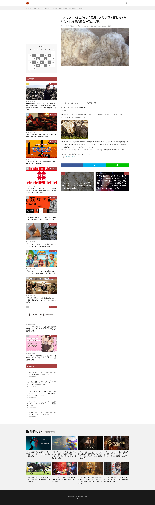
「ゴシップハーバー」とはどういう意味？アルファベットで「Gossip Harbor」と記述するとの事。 (41, 272)
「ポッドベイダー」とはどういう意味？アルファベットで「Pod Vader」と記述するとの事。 (41, 413)
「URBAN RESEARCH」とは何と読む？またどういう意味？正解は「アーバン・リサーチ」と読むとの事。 (41, 300)
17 (34, 62)
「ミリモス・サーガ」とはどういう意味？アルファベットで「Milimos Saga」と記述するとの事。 (116, 479)
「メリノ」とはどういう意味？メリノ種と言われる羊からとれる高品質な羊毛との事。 (63, 8)
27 (45, 65)
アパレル (81, 26)
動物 (92, 26)
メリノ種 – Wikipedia (71, 157)
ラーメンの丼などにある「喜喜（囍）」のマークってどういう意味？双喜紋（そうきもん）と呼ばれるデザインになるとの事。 (41, 190)
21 (49, 62)
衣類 (110, 26)
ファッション (87, 26)
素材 (101, 26)
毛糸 (98, 26)
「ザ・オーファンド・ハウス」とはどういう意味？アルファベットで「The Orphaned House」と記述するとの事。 (41, 403)
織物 (103, 26)
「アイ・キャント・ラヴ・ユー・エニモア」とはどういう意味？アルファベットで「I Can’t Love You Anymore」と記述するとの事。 (41, 393)
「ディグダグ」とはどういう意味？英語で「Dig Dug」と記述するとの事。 (40, 162)
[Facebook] (72, 165)
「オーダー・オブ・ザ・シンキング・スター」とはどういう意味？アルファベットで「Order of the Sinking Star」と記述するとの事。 (41, 382)
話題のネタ (36, 8)
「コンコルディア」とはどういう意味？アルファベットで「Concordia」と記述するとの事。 (41, 373)
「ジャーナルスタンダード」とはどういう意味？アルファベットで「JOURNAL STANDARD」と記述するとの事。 (41, 329)
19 (41, 62)
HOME (29, 8)
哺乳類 (95, 26)
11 (38, 59)
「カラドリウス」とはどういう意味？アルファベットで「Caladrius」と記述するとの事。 (64, 479)
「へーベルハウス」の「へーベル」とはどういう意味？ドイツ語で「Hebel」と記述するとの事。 (41, 218)
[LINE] (117, 165)
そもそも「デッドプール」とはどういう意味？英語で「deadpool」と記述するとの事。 (41, 135)
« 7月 (29, 71)
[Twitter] (94, 165)
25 (38, 65)
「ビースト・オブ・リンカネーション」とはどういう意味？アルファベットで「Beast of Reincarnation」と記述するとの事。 (90, 480)
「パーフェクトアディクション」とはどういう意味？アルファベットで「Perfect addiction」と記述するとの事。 (41, 358)
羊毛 (108, 26)
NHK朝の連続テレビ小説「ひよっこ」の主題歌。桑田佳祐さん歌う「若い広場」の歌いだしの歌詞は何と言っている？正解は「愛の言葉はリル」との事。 (41, 107)
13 (45, 59)
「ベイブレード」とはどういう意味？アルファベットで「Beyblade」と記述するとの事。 (41, 245)
